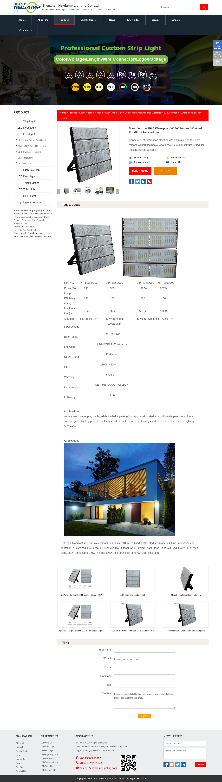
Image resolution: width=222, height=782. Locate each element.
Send (144, 716)
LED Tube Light (26, 189)
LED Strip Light (26, 121)
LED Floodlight (26, 134)
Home (22, 20)
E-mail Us (176, 162)
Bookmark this (178, 157)
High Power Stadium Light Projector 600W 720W (80, 595)
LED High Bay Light (28, 170)
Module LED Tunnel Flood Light (32, 146)
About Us (43, 20)
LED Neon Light (26, 127)
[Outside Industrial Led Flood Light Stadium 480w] (133, 604)
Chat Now (165, 171)
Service (155, 20)
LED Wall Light (24, 164)
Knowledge (133, 20)
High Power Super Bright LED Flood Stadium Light (80, 631)
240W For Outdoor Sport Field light (186, 595)
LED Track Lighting (28, 183)
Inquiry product (142, 162)
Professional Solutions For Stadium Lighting (186, 631)
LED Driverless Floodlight (29, 152)
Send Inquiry (140, 171)
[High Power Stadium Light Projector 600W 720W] (80, 568)
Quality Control (88, 20)
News (112, 20)
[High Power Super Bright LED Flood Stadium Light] (80, 604)
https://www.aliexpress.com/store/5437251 (33, 236)
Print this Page (141, 157)
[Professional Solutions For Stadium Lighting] (186, 604)
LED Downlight (26, 176)
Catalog (175, 20)
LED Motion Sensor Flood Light (32, 140)
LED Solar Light (26, 196)
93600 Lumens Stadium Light (133, 595)
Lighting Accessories (29, 202)
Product (64, 20)
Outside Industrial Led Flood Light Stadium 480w (132, 631)
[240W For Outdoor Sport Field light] (186, 568)
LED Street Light (25, 158)
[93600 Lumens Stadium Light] (133, 568)
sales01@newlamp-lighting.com (35, 233)
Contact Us (25, 30)
